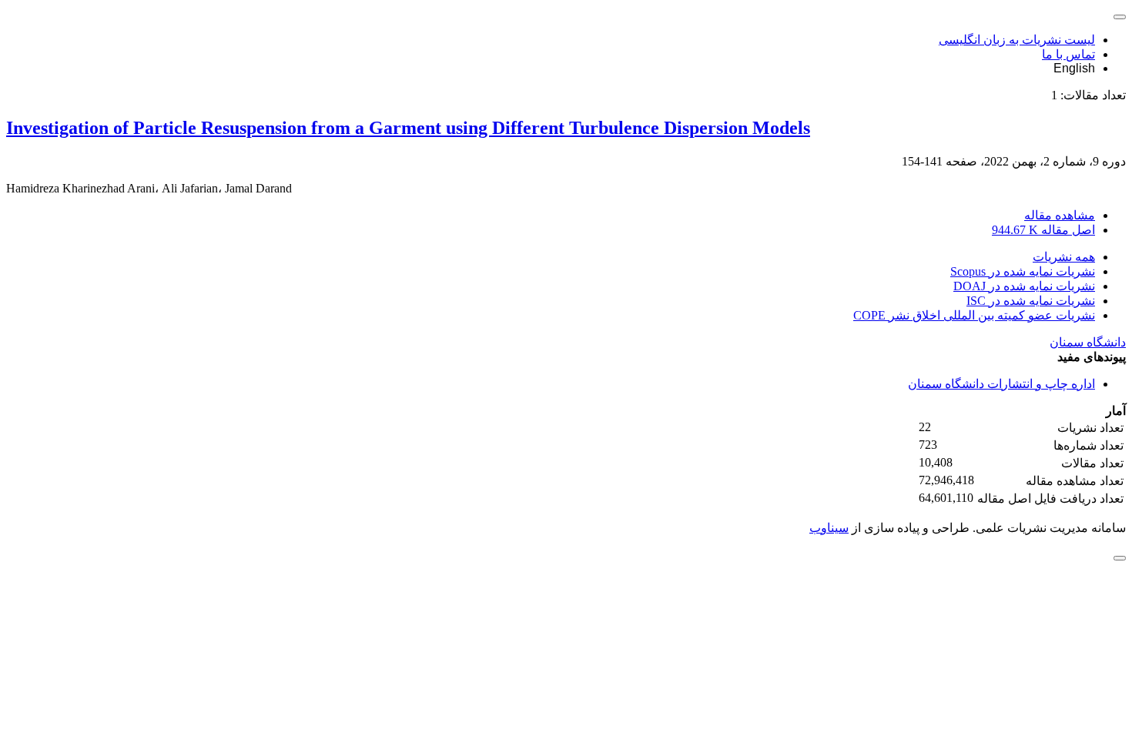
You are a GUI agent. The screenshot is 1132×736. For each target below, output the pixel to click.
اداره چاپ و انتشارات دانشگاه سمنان (1001, 383)
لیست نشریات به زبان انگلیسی (1017, 39)
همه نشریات (1064, 256)
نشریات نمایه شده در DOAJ (1024, 286)
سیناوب (829, 527)
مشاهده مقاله (1059, 215)
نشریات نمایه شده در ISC (1030, 300)
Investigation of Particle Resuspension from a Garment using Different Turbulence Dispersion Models (408, 128)
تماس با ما (1068, 54)
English (1074, 68)
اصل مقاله (1043, 229)
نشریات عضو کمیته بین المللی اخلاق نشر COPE (974, 315)
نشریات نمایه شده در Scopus (1022, 271)
